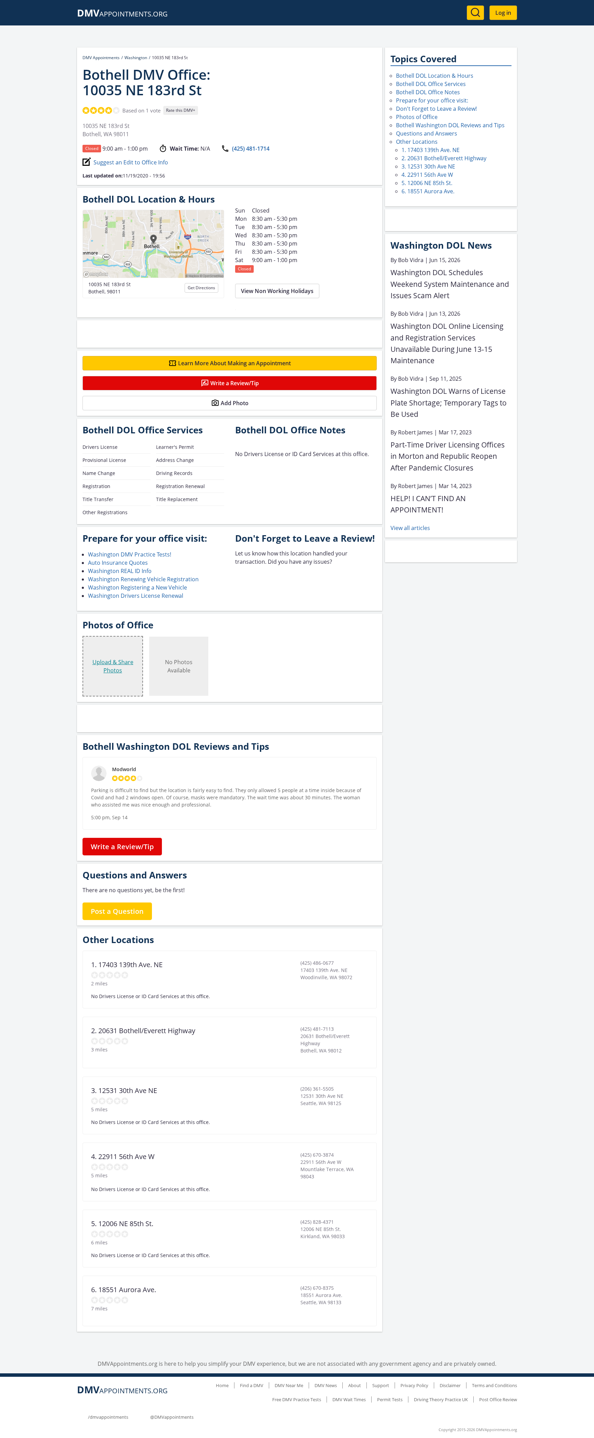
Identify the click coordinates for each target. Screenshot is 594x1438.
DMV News (326, 1385)
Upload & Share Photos (112, 666)
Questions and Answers (426, 133)
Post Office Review (498, 1399)
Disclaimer (450, 1385)
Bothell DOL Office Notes (428, 92)
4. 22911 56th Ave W (427, 175)
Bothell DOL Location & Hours (434, 75)
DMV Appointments (101, 58)
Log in (503, 13)
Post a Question (117, 911)
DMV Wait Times (349, 1399)
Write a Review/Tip (234, 383)
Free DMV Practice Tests (296, 1399)
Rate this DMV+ (180, 110)
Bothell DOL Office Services (431, 84)
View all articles (410, 528)
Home (222, 1385)
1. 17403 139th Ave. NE (431, 150)
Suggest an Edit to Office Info (131, 162)
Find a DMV (251, 1385)
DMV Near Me (289, 1385)
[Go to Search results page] (475, 13)
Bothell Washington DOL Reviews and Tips (450, 125)
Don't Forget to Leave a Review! (436, 108)
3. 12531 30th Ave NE (428, 166)
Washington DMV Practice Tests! (129, 554)
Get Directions (201, 288)
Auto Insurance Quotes (118, 562)
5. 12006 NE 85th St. (427, 183)
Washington (135, 58)
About (354, 1385)
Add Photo (235, 403)
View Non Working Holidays (277, 291)
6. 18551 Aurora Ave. (428, 191)
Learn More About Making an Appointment (234, 363)
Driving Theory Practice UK (441, 1399)
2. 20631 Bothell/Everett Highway (444, 158)
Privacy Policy (414, 1385)
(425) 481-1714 (251, 148)
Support (380, 1385)
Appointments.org (122, 14)
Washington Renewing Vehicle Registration (143, 579)
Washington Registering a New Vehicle (137, 587)
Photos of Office (417, 117)
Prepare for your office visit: (432, 100)
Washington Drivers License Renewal (135, 595)
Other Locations (417, 141)
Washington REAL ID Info (120, 571)
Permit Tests (390, 1399)
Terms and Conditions (494, 1385)
